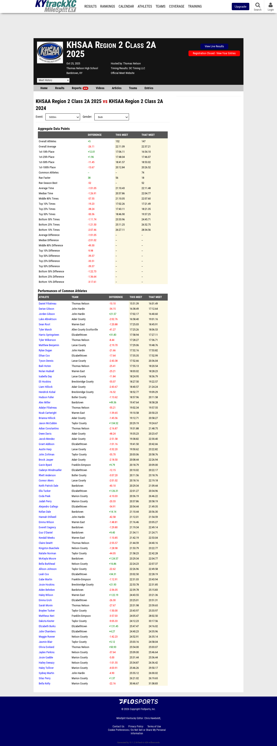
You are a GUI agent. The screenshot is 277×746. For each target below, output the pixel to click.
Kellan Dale (45, 511)
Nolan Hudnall (46, 371)
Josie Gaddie (46, 657)
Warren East (78, 324)
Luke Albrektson (47, 319)
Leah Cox (44, 574)
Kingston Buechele (49, 548)
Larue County (79, 345)
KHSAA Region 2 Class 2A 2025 (68, 101)
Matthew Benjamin (49, 345)
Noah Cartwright (47, 412)
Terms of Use (154, 726)
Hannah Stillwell (47, 517)
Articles (116, 88)
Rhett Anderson (47, 475)
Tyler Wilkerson (47, 340)
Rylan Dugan (45, 350)
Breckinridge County (82, 381)
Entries (149, 88)
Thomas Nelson (132, 63)
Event (39, 117)
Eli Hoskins (45, 381)
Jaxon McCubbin (48, 423)
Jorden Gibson (47, 314)
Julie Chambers (47, 631)
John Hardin (78, 308)
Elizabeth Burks (47, 626)
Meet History (45, 80)
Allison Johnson (47, 569)
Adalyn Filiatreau (48, 407)
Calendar (126, 6)
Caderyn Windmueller (50, 470)
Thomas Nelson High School (82, 68)
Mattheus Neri (46, 615)
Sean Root (44, 324)
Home (44, 88)
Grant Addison (46, 444)
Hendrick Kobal (47, 392)
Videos (100, 88)
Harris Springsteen (49, 334)
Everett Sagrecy (47, 527)
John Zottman (46, 454)
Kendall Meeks (47, 537)
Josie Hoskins (47, 584)
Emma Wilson (46, 522)
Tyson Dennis (46, 360)
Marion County (80, 496)
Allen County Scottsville (85, 329)
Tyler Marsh (45, 329)
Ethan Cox (44, 355)
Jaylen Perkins (47, 652)
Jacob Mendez (47, 438)
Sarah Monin (46, 605)
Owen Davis (45, 433)
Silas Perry (44, 678)
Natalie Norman (47, 553)
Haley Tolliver (46, 667)
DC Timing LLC (137, 68)
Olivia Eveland (46, 647)
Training (195, 6)
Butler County (79, 397)
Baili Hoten (45, 366)
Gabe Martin (45, 579)
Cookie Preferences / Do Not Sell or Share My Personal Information (137, 731)
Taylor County (79, 423)
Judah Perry (45, 501)
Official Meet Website (122, 73)
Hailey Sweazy (46, 662)
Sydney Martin (46, 673)
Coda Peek (44, 496)
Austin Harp (45, 449)
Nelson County (80, 548)
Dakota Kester (46, 621)
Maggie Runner (47, 636)
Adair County (78, 319)
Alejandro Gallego (48, 506)
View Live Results (214, 46)
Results (90, 6)
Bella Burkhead (47, 563)
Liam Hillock (46, 386)
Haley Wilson (46, 595)
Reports (79, 88)
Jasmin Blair (45, 641)
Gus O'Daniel (46, 532)
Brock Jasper (46, 459)
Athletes (145, 6)
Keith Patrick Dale (48, 485)
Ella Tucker (45, 490)
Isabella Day (45, 376)
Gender (87, 117)
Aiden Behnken (47, 589)
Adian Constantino (49, 428)
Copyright (135, 709)
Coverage (176, 6)
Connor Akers (46, 480)
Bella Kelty (44, 683)
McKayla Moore (47, 558)
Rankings (107, 6)
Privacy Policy (135, 726)
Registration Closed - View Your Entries (214, 53)
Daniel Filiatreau (47, 303)
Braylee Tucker (47, 610)
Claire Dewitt (46, 543)
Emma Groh (45, 600)
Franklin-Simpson (81, 464)
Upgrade (240, 6)
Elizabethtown (79, 334)
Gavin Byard (45, 464)
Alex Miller (44, 402)
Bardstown (77, 402)
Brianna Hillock (47, 418)
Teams (160, 6)
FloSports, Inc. (148, 709)
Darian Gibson (46, 308)
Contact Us (118, 726)
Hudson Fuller (46, 397)
